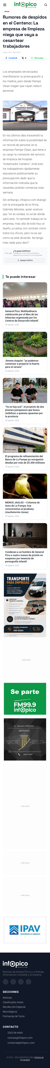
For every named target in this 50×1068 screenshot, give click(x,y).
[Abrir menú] (5, 5)
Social (6, 11)
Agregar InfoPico (26, 260)
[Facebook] (5, 982)
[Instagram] (13, 982)
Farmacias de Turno (14, 1016)
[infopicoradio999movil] (25, 698)
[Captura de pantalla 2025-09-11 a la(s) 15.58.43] (25, 739)
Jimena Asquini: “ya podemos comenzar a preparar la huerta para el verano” (22, 364)
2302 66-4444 (15, 1032)
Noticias (7, 997)
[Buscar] (45, 4)
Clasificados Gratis (13, 1002)
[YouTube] (28, 982)
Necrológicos (10, 1011)
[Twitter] (21, 982)
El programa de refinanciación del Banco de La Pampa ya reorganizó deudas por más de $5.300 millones (25, 459)
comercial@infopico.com (21, 1042)
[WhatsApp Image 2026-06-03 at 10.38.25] (25, 605)
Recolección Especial (14, 1007)
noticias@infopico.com (20, 1037)
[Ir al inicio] (25, 5)
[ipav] (25, 929)
